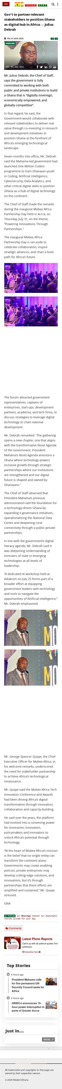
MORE (47, 1039)
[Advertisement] (31, 361)
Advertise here (32, 951)
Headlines (10, 43)
